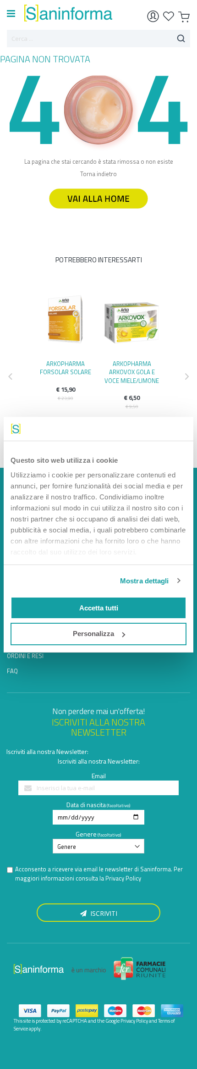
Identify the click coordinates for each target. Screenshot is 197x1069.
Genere (86, 834)
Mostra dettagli (144, 581)
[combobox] (98, 38)
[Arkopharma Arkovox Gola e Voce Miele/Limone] (131, 322)
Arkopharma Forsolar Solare (65, 368)
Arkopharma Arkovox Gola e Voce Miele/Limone (131, 372)
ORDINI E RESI (25, 655)
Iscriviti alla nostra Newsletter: (47, 751)
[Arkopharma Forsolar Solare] (65, 322)
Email (99, 776)
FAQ (12, 671)
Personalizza (93, 633)
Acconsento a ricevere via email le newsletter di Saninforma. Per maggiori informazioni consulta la (99, 874)
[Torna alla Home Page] (98, 212)
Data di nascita (86, 804)
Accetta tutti (98, 608)
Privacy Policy (123, 878)
